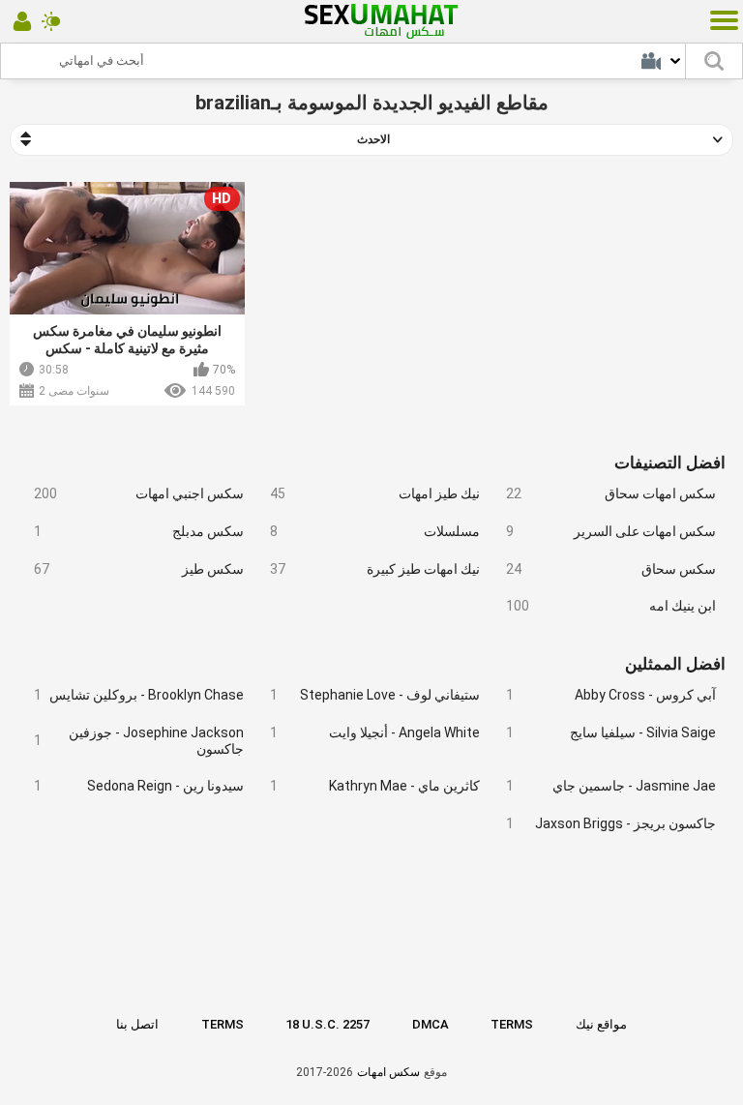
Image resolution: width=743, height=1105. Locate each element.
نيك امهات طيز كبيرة (375, 569)
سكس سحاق (611, 569)
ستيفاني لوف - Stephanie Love (375, 694)
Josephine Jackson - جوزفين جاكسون (139, 741)
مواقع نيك (601, 1024)
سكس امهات (388, 1072)
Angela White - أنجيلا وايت (375, 732)
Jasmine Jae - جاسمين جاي (611, 785)
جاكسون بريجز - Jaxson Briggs (611, 823)
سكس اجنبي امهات (139, 493)
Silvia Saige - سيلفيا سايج (611, 732)
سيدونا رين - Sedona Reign (139, 785)
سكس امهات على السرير (611, 531)
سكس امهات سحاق (611, 493)
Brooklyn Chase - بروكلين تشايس (139, 694)
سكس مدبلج (139, 531)
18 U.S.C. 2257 (327, 1024)
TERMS (222, 1024)
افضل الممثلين (675, 663)
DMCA (430, 1024)
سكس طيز (139, 569)
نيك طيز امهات (375, 493)
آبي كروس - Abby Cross (611, 694)
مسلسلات (375, 531)
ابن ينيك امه (611, 605)
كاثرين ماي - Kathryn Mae (375, 785)
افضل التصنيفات (670, 462)
